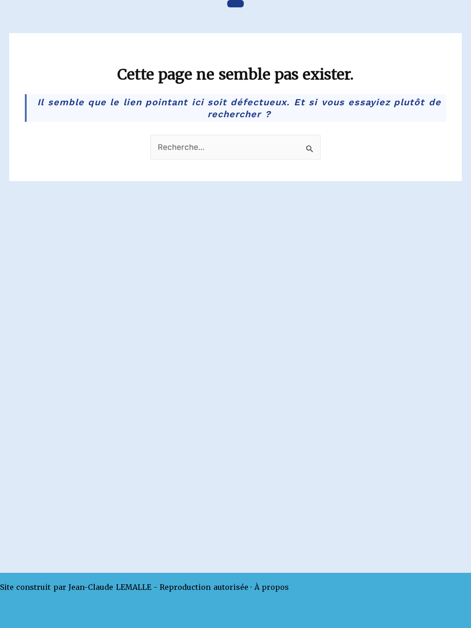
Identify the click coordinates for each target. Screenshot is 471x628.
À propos (271, 587)
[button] (235, 3)
